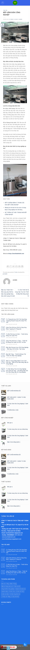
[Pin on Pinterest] (19, 266)
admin (20, 19)
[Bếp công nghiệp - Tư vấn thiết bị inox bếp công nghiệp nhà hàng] (15, 2)
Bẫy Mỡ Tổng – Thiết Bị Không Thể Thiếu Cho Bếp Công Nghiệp (16, 354)
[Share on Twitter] (13, 266)
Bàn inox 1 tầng (5, 583)
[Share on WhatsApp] (7, 266)
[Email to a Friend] (16, 266)
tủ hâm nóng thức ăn (15, 594)
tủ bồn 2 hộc (12, 591)
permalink (5, 273)
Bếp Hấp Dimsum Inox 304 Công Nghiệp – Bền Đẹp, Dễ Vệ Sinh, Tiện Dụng (17, 348)
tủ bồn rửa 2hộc (5, 594)
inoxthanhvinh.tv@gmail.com (14, 533)
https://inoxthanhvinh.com (16, 253)
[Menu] (2, 3)
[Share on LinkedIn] (22, 266)
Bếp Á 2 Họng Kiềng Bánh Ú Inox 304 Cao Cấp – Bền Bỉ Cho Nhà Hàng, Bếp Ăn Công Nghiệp (17, 362)
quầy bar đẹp (5, 591)
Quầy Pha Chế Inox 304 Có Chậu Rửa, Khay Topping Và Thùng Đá (16, 328)
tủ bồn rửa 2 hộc (20, 591)
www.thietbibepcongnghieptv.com (11, 539)
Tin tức (5, 10)
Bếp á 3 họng (13, 583)
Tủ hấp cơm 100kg (6, 596)
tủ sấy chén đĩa (15, 596)
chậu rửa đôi (17, 586)
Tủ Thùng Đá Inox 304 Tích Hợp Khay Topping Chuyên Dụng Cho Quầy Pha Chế (16, 320)
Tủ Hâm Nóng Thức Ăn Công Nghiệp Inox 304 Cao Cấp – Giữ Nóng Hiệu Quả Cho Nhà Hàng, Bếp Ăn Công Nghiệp (17, 370)
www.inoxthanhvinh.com (8, 537)
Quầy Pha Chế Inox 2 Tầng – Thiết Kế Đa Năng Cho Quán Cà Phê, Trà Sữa (16, 341)
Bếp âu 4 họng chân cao (7, 586)
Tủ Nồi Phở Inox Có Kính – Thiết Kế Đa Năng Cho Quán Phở (17, 334)
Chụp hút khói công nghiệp (8, 588)
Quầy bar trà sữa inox (20, 588)
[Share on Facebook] (10, 266)
